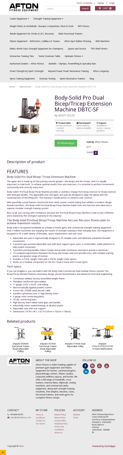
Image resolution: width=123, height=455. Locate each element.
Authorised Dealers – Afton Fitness (27, 63)
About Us (58, 432)
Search (85, 8)
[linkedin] (86, 371)
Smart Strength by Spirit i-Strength (27, 71)
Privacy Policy (60, 420)
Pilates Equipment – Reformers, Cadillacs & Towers (35, 41)
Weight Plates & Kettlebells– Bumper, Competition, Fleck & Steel (41, 26)
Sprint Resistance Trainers (72, 78)
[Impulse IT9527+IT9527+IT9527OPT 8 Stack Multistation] (102, 339)
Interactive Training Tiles (22, 56)
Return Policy (59, 417)
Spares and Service (77, 48)
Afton (21, 446)
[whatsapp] (93, 371)
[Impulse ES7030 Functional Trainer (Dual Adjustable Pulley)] (47, 339)
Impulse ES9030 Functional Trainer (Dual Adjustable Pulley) (20, 347)
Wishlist (76, 414)
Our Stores (40, 423)
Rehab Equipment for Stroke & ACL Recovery (32, 33)
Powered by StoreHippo (104, 446)
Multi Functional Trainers (70, 33)
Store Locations (84, 2)
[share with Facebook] (96, 152)
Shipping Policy (61, 423)
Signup (101, 2)
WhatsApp (67, 143)
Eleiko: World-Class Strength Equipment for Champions (36, 48)
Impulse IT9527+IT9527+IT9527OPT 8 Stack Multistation (106, 346)
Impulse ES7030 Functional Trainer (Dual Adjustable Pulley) (48, 347)
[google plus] (99, 365)
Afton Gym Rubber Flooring (77, 41)
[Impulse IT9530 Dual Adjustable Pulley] (75, 339)
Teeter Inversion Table (49, 56)
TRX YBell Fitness (99, 48)
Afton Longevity (101, 71)
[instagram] (92, 365)
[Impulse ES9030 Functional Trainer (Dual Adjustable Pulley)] (20, 339)
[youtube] (106, 365)
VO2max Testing (47, 78)
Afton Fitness (101, 141)
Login (112, 2)
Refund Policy (60, 414)
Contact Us (40, 420)
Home (12, 86)
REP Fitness (83, 26)
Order (75, 417)
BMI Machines (103, 41)
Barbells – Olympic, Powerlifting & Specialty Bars (72, 63)
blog (92, 78)
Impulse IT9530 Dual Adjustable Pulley (75, 345)
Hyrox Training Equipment (22, 78)
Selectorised (25, 86)
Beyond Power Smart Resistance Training (68, 71)
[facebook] (85, 365)
